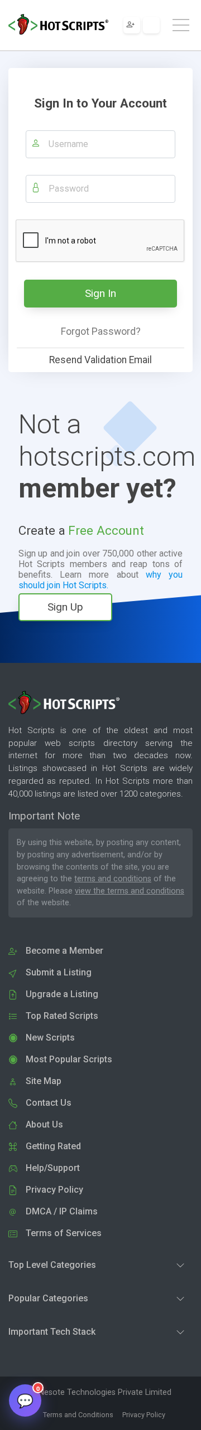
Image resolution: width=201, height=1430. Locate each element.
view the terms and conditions (129, 891)
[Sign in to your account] (151, 25)
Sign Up (65, 607)
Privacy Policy (143, 1415)
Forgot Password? (101, 331)
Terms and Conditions (78, 1415)
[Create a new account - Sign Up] (131, 25)
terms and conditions (112, 879)
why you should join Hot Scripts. (100, 579)
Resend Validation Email (100, 359)
